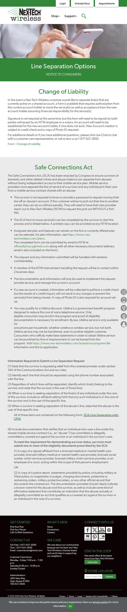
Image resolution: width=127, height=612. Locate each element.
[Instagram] (109, 530)
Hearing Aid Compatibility (97, 596)
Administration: (18, 575)
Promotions (53, 529)
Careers (51, 532)
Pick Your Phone (18, 529)
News (50, 526)
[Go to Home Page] (25, 15)
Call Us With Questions (21, 532)
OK (70, 606)
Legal (79, 596)
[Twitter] (95, 530)
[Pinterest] (95, 537)
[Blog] (87, 537)
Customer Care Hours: (21, 556)
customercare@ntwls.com (29, 550)
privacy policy (100, 602)
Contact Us (20, 540)
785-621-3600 (17, 583)
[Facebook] (87, 530)
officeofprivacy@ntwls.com (31, 246)
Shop (54, 16)
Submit (109, 576)
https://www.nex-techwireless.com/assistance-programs (69, 343)
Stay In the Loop (97, 551)
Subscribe (92, 561)
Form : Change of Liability (24, 144)
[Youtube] (102, 530)
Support (69, 16)
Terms (71, 596)
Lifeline (115, 596)
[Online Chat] (102, 537)
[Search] (83, 16)
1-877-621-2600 (28, 544)
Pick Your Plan (17, 526)
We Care (54, 540)
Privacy (62, 596)
